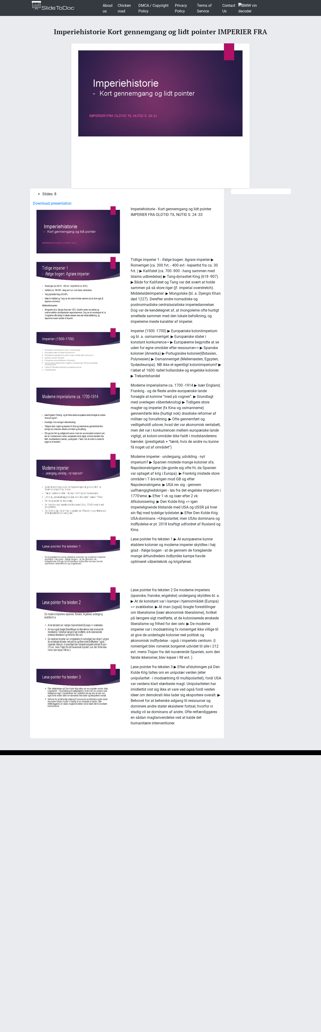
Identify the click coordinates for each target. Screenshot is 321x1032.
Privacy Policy (181, 8)
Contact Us (228, 8)
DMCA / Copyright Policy (153, 8)
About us (108, 8)
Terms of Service (204, 8)
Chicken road (124, 8)
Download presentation (52, 203)
